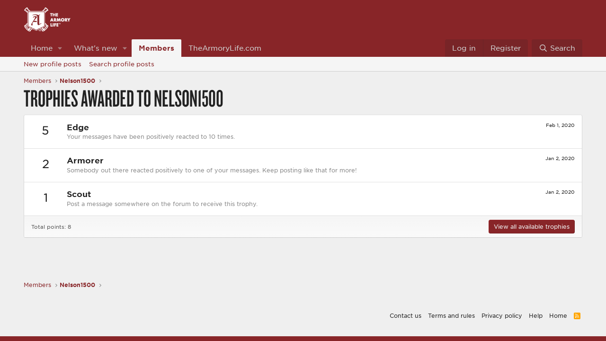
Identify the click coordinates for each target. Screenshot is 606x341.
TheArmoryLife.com (224, 48)
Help (536, 315)
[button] (60, 48)
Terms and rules (451, 315)
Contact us (405, 315)
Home (42, 48)
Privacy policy (501, 315)
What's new (95, 48)
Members (156, 48)
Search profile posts (121, 64)
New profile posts (52, 64)
